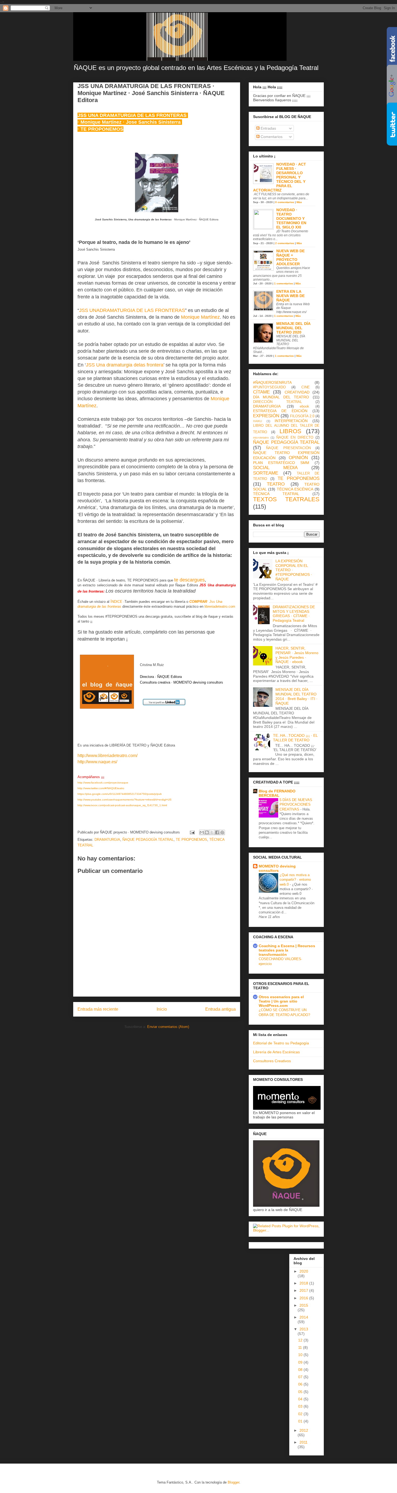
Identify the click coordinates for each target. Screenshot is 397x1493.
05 (301, 1392)
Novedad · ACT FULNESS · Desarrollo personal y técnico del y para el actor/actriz (279, 177)
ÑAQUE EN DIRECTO (295, 437)
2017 (304, 1290)
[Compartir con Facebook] (217, 832)
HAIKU (257, 421)
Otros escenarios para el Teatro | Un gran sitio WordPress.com (281, 1001)
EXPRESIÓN (266, 415)
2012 (304, 1430)
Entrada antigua (220, 1009)
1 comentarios (283, 283)
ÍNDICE (116, 602)
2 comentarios (284, 243)
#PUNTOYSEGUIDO (269, 387)
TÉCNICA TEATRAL (276, 494)
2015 (304, 1305)
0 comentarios (284, 202)
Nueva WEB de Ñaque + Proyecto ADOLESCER (290, 257)
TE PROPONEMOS (191, 840)
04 (301, 1399)
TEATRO (276, 484)
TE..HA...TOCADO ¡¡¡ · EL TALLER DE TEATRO (295, 737)
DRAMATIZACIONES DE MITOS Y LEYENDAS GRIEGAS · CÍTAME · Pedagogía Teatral (294, 614)
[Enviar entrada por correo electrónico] (192, 832)
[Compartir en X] (212, 832)
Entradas (268, 128)
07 (301, 1377)
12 (301, 1340)
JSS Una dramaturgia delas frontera (124, 365)
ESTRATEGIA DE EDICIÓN (280, 411)
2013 (304, 1329)
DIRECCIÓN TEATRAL (277, 402)
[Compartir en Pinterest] (222, 832)
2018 (304, 1283)
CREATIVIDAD (297, 392)
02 (301, 1414)
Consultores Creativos (272, 1061)
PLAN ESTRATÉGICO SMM (281, 462)
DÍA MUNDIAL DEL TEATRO (281, 397)
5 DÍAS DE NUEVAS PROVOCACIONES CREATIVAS (296, 804)
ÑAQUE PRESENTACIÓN (288, 448)
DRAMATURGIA (107, 840)
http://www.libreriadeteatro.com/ (107, 755)
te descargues (189, 580)
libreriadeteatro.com (219, 606)
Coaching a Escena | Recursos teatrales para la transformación (287, 950)
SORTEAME (265, 473)
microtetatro (261, 437)
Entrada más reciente (98, 1009)
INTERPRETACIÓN (291, 421)
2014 (304, 1317)
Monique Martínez (200, 317)
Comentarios (271, 136)
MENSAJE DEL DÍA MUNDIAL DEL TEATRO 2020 (293, 327)
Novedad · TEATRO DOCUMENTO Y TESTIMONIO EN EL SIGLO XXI (291, 218)
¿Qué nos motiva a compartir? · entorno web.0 (295, 879)
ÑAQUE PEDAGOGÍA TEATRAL (148, 840)
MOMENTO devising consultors (277, 868)
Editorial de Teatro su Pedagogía (281, 1043)
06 (301, 1384)
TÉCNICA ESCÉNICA (295, 489)
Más (299, 202)
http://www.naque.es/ (97, 761)
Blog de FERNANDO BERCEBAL (277, 793)
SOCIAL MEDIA (275, 467)
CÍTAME (261, 392)
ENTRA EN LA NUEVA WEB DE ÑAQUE (290, 295)
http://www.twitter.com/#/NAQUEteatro (101, 788)
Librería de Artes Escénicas (276, 1052)
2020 (304, 1271)
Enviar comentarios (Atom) (168, 1027)
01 (301, 1421)
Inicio (162, 1009)
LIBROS (290, 431)
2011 (304, 1442)
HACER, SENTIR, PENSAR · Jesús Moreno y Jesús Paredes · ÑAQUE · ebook (296, 655)
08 (301, 1369)
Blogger (233, 1482)
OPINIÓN (298, 457)
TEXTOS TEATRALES (286, 499)
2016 (304, 1298)
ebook (304, 406)
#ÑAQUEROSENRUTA (272, 382)
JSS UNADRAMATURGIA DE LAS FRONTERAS (132, 310)
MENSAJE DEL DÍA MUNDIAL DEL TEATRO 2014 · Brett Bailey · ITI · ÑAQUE (296, 696)
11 (300, 1347)
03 (301, 1406)
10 (301, 1355)
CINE (305, 387)
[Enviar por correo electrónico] (201, 832)
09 (301, 1362)
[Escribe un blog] (207, 832)
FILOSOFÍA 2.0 (302, 416)
